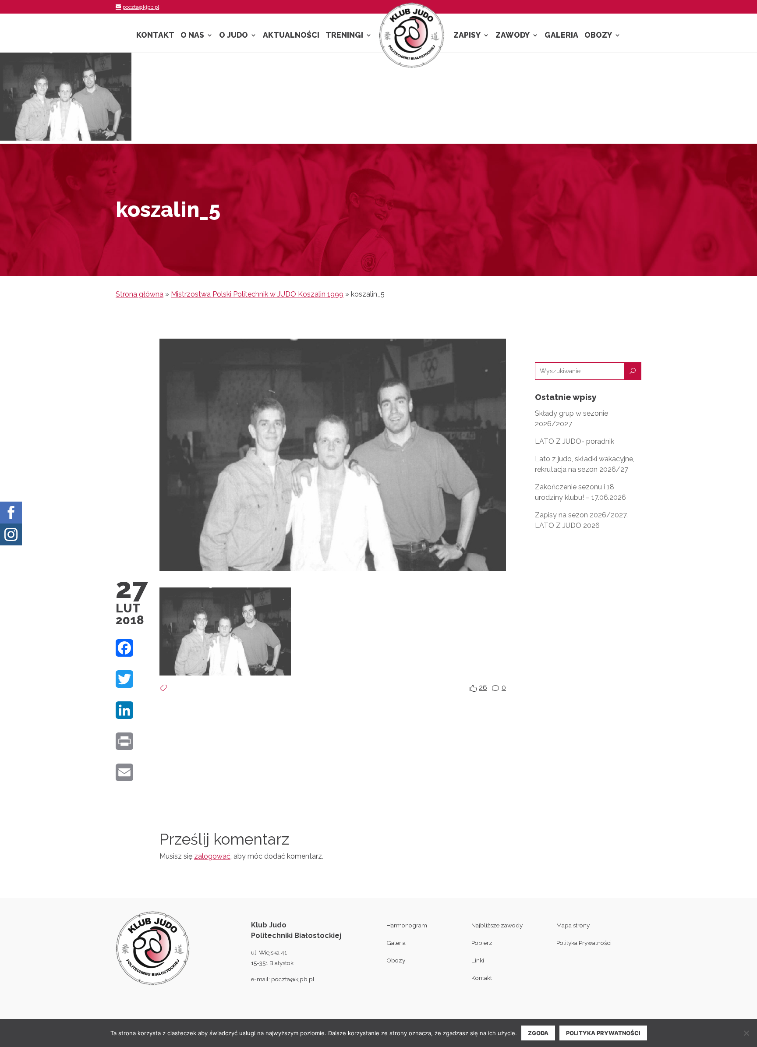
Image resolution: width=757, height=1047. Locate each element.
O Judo (233, 35)
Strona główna (139, 294)
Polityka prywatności (603, 1032)
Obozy (598, 35)
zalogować (212, 856)
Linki (477, 960)
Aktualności (291, 35)
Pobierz (481, 942)
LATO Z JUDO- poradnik (574, 441)
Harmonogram (406, 925)
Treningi (344, 35)
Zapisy (467, 35)
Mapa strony (573, 925)
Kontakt (155, 35)
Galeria (561, 35)
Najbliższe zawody (497, 925)
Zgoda (538, 1032)
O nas (192, 35)
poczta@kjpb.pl (293, 979)
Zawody (512, 35)
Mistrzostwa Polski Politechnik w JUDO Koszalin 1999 (257, 294)
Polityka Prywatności (584, 942)
